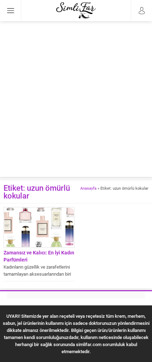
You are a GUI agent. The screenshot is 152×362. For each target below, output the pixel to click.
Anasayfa (88, 188)
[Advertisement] (76, 101)
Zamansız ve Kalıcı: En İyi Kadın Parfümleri (39, 256)
